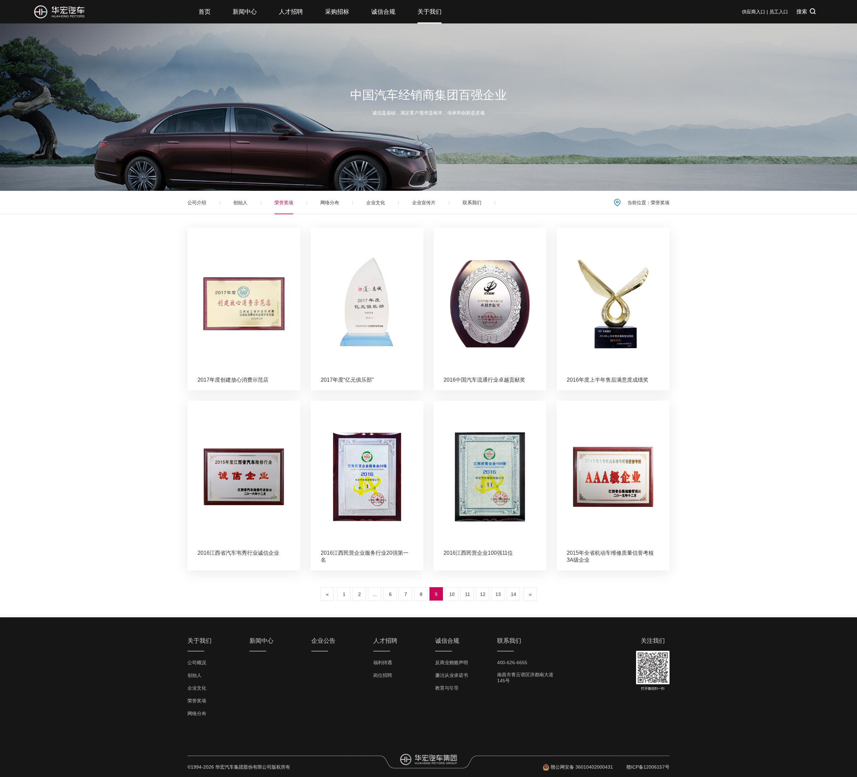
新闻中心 (245, 11)
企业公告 (323, 640)
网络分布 (329, 202)
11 (467, 594)
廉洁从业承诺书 (451, 675)
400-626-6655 (512, 662)
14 (513, 594)
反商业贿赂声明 (451, 662)
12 (482, 594)
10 (452, 594)
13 (498, 594)
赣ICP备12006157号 (648, 767)
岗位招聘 (382, 675)
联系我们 (472, 202)
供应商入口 (753, 11)
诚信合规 (383, 11)
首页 (205, 11)
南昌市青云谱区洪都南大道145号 (525, 677)
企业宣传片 (424, 202)
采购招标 (337, 11)
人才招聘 (291, 11)
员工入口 (778, 11)
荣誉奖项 (284, 202)
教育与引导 (447, 688)
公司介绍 (196, 202)
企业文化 (375, 202)
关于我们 (429, 11)
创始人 (240, 202)
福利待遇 (382, 662)
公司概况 (196, 662)
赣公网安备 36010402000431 (582, 767)
